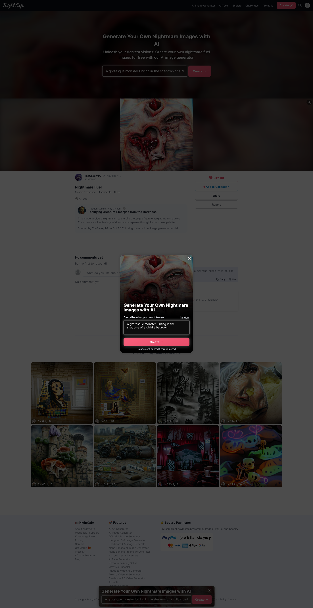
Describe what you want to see (144, 317)
